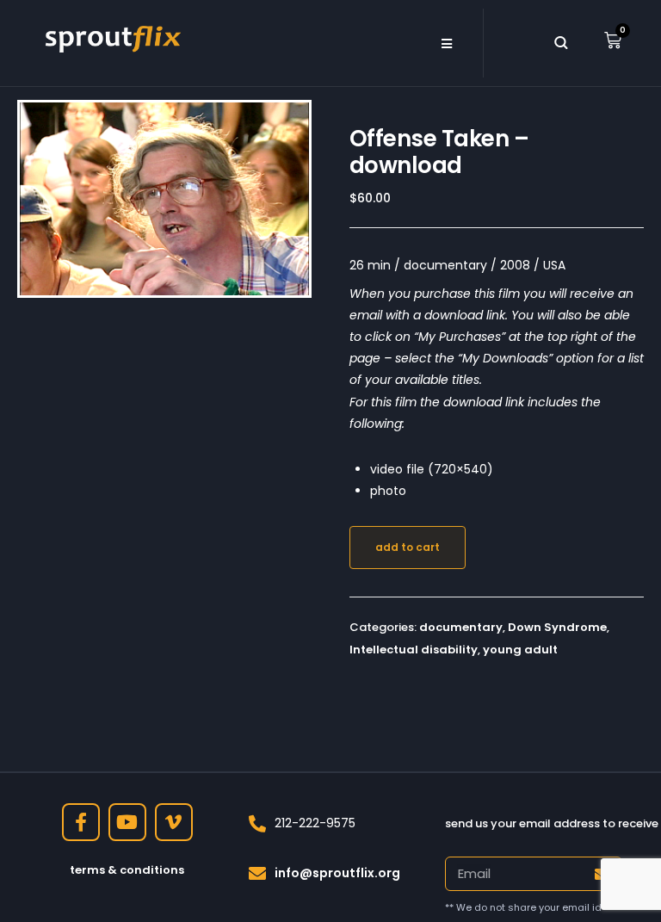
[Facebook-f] (81, 822)
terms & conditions (127, 870)
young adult (520, 649)
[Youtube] (127, 822)
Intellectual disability (413, 649)
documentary (461, 627)
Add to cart (407, 547)
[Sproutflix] (111, 37)
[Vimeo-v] (174, 822)
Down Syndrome (557, 627)
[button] (446, 43)
